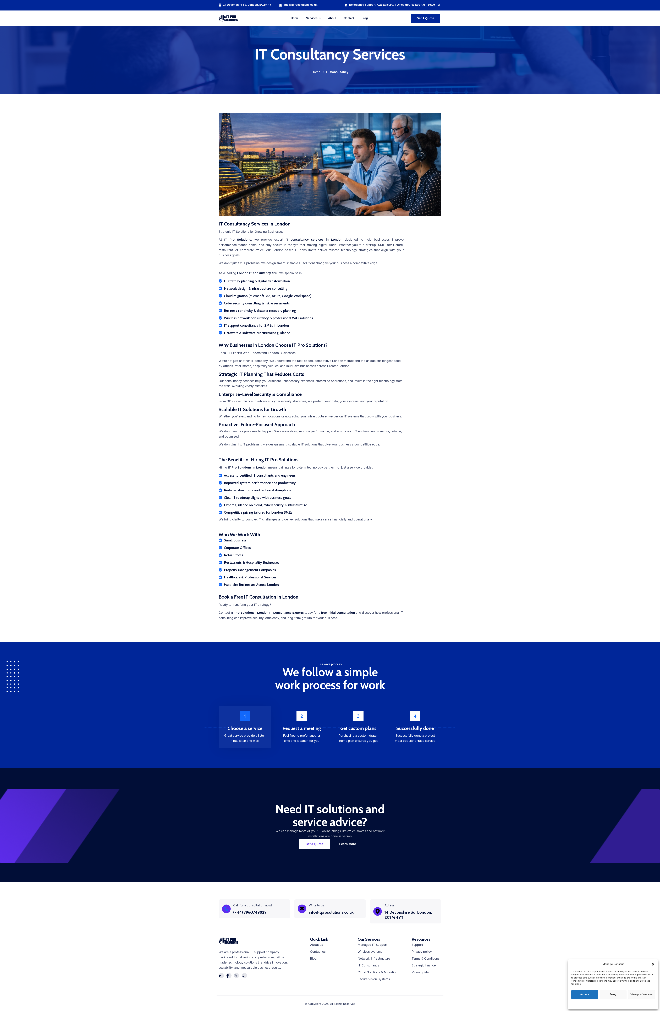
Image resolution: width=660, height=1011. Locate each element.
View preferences (641, 994)
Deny (613, 994)
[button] (653, 964)
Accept (584, 994)
